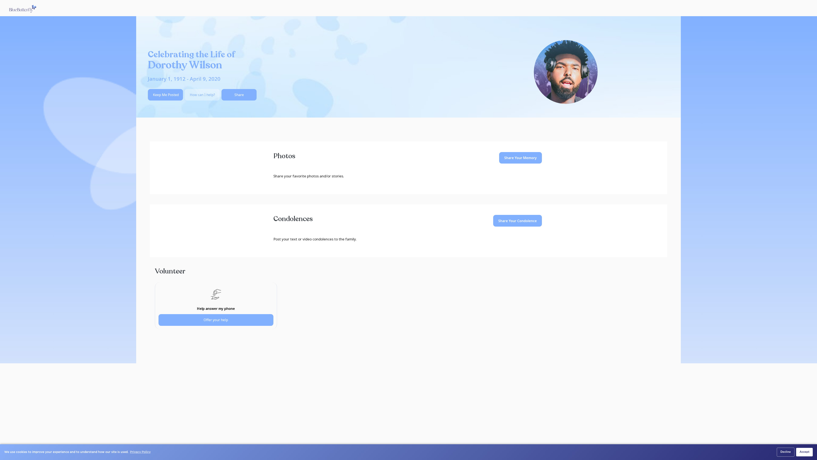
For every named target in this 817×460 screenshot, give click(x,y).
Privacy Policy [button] (140, 452)
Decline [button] (785, 452)
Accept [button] (804, 452)
